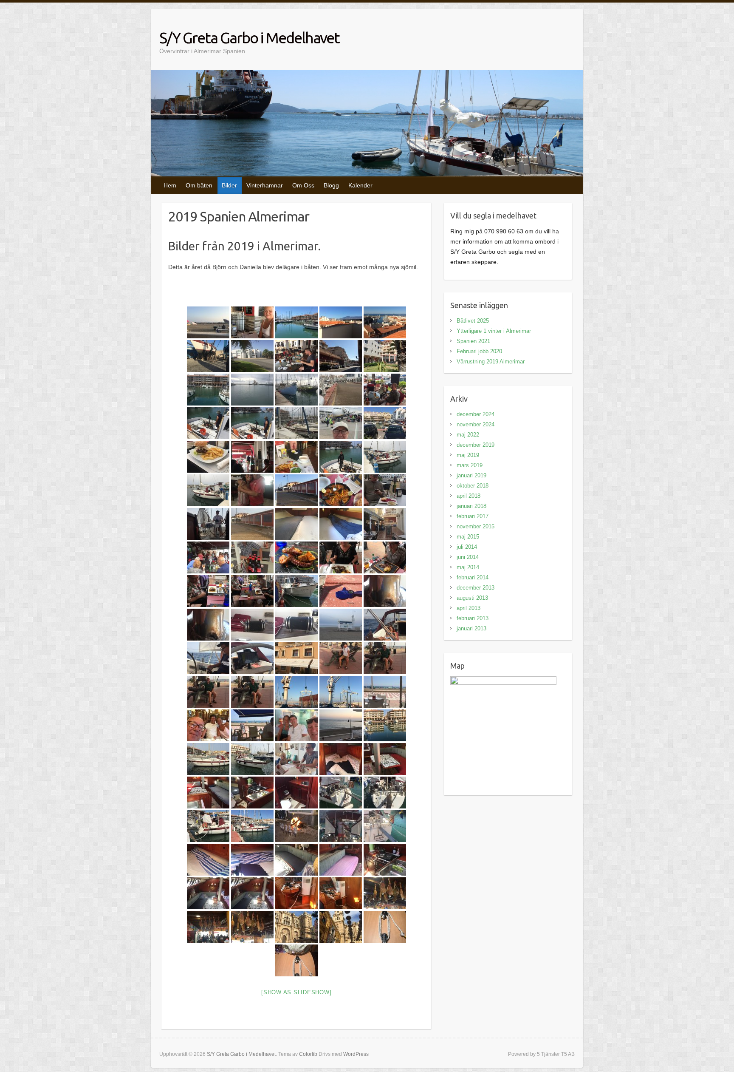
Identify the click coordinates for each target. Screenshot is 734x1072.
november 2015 (475, 526)
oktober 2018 (472, 485)
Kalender (360, 185)
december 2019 (475, 445)
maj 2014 (468, 567)
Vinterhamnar (264, 185)
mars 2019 (470, 465)
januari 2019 (471, 475)
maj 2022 (468, 434)
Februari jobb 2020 (479, 351)
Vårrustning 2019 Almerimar (491, 361)
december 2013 (475, 587)
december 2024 (475, 414)
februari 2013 (472, 618)
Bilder (229, 185)
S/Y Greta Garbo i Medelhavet (249, 37)
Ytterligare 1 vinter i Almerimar (494, 331)
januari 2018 (471, 506)
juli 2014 (467, 547)
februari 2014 (472, 577)
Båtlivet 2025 (473, 321)
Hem (170, 185)
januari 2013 (471, 628)
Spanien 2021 (473, 341)
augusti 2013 (472, 598)
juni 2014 (468, 557)
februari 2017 (472, 516)
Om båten (199, 185)
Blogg (331, 185)
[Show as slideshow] (296, 992)
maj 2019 (468, 455)
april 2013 (468, 608)
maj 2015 (468, 536)
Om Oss (303, 185)
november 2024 (475, 424)
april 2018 (468, 496)
